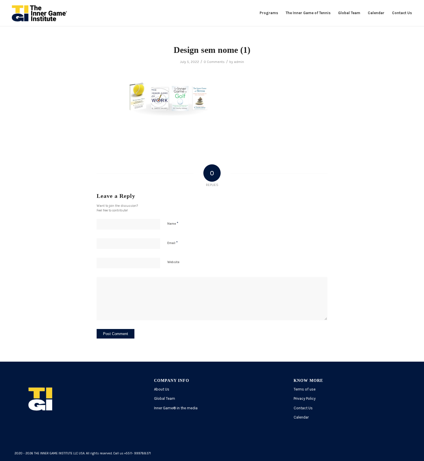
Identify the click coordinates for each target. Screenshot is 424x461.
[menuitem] (269, 13)
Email (172, 243)
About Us (161, 389)
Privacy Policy (305, 398)
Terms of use (305, 389)
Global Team (164, 398)
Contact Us (303, 408)
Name (172, 223)
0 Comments (214, 62)
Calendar (301, 417)
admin (239, 62)
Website (173, 262)
